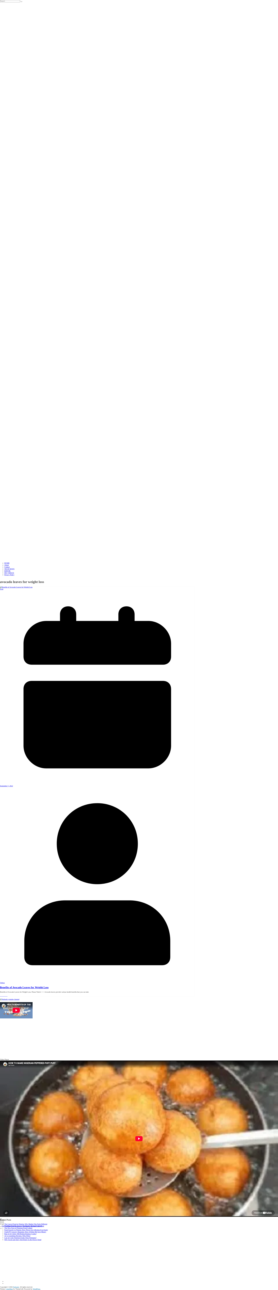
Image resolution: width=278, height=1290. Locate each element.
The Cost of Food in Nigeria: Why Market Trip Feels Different (25, 1224)
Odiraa (2, 983)
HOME (7, 563)
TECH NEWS (9, 569)
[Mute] (1, 1226)
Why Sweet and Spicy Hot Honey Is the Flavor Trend (22, 1240)
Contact (7, 567)
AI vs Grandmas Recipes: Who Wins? (17, 1236)
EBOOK (7, 571)
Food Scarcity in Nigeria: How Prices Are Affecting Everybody (26, 1230)
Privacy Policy (9, 575)
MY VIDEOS (9, 573)
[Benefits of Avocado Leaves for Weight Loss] (16, 587)
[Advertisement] (65, 1039)
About (6, 565)
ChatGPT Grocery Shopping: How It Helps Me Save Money (25, 1232)
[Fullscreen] (1, 1228)
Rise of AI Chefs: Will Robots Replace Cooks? (20, 1234)
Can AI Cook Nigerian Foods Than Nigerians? (20, 1238)
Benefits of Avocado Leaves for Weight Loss (24, 987)
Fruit (1, 589)
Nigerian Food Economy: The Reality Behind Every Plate (24, 1226)
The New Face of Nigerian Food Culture (18, 1228)
